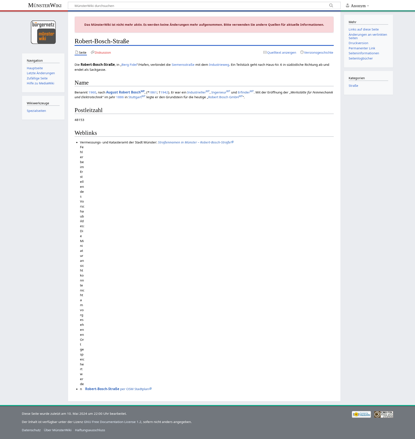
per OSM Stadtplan (117, 389)
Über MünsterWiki (58, 430)
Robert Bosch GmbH (225, 97)
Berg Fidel (129, 64)
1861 (153, 92)
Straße (353, 86)
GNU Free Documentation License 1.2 (112, 422)
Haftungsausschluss (90, 430)
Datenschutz (31, 430)
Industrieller (198, 92)
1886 (120, 97)
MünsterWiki (45, 5)
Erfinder (246, 92)
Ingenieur (220, 92)
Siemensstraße (183, 64)
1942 (164, 92)
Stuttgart (136, 97)
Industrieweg (219, 64)
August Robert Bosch (125, 92)
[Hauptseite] (43, 32)
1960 (92, 92)
